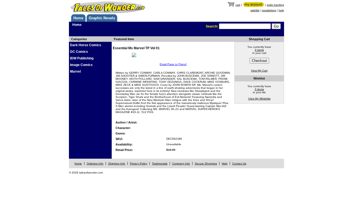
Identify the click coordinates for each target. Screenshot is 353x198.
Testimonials (159, 163)
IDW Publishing (81, 58)
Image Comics (81, 65)
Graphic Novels (102, 18)
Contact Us (239, 163)
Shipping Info (116, 163)
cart (238, 4)
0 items (259, 49)
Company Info (181, 163)
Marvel (75, 71)
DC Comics (79, 52)
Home (78, 18)
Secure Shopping (206, 163)
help (281, 10)
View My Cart (259, 70)
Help (225, 163)
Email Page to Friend (173, 64)
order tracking (275, 4)
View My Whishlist (259, 98)
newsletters (269, 10)
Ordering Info (95, 163)
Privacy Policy (138, 163)
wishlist (254, 10)
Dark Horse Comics (85, 45)
